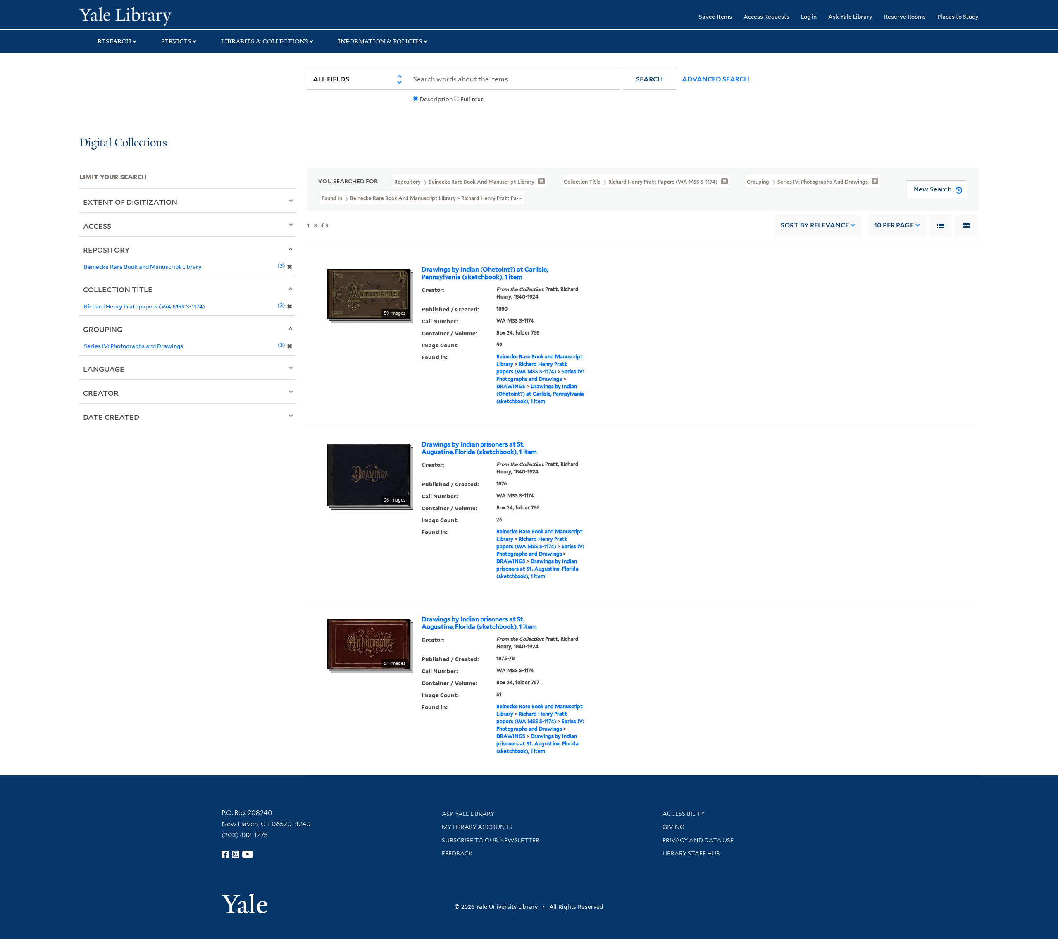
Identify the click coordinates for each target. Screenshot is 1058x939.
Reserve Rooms (905, 16)
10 (894, 225)
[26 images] (368, 474)
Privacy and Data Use (698, 840)
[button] (649, 79)
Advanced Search (715, 79)
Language (103, 369)
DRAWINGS (510, 386)
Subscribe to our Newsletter (490, 840)
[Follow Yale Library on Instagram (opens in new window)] (235, 854)
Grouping (102, 329)
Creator (101, 393)
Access (97, 226)
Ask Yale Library (850, 16)
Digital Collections (123, 143)
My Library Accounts (477, 827)
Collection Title (118, 289)
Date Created (111, 417)
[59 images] (368, 293)
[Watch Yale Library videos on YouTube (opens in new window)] (247, 854)
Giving (673, 827)
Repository (106, 250)
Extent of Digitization (130, 202)
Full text (471, 99)
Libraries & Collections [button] (264, 41)
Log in (809, 16)
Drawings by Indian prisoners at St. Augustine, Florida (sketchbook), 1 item (479, 448)
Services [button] (176, 41)
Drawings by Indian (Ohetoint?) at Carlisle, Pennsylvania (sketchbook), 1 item (485, 273)
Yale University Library (146, 15)
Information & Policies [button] (380, 41)
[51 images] (368, 643)
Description (436, 99)
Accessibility (683, 813)
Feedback (457, 853)
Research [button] (114, 41)
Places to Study (958, 16)
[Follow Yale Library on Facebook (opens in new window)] (225, 854)
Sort (815, 225)
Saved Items (715, 16)
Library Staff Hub (691, 853)
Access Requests (766, 16)
